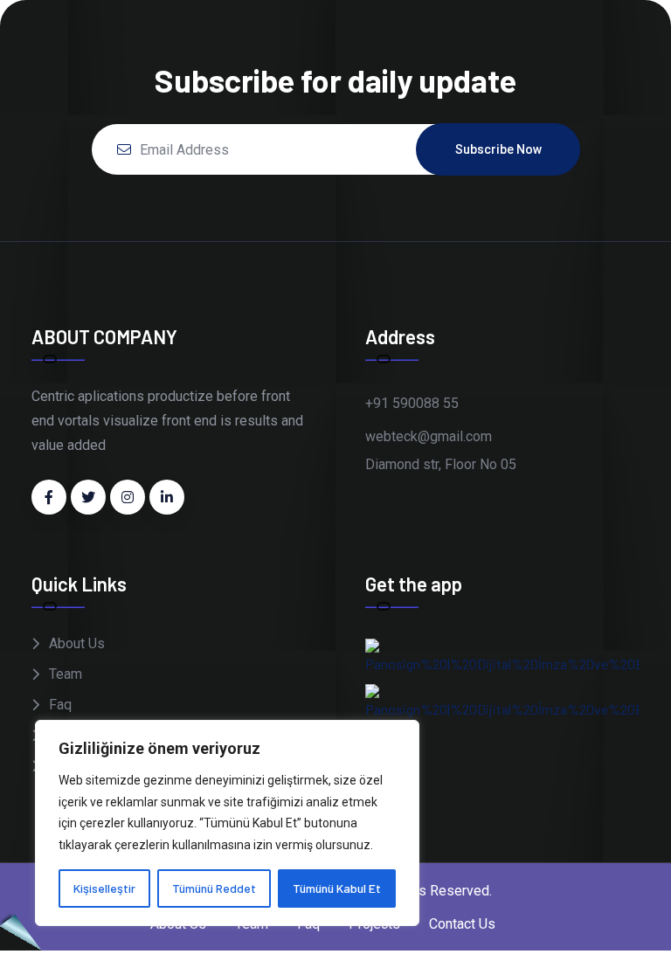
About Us (77, 643)
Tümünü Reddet (214, 888)
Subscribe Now (498, 149)
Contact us (462, 924)
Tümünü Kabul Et (337, 888)
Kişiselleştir (104, 888)
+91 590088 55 (412, 403)
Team (65, 674)
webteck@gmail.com (428, 436)
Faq (60, 704)
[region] (227, 823)
